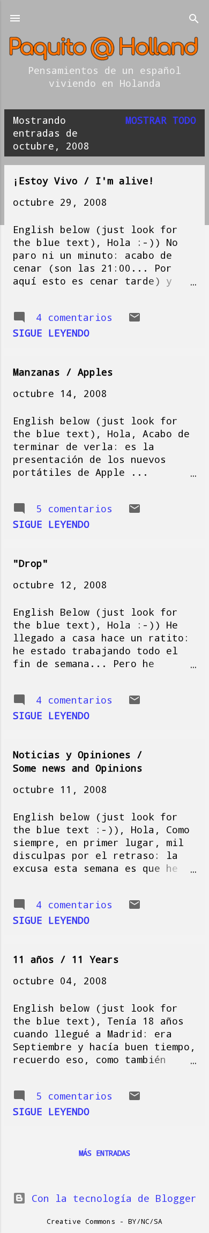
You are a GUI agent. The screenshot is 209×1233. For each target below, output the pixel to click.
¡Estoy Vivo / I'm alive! (83, 180)
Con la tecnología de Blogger (111, 1198)
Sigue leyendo (51, 332)
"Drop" (30, 563)
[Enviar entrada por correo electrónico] (134, 319)
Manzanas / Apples (63, 371)
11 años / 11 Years (66, 959)
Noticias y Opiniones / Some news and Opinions (78, 761)
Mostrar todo (160, 120)
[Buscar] (194, 19)
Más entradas (104, 1153)
